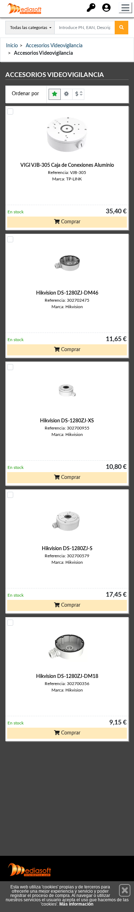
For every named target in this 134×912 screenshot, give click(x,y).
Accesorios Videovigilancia (54, 45)
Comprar (70, 221)
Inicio (12, 45)
